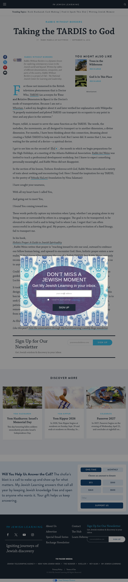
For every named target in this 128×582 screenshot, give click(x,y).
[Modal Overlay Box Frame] (64, 291)
